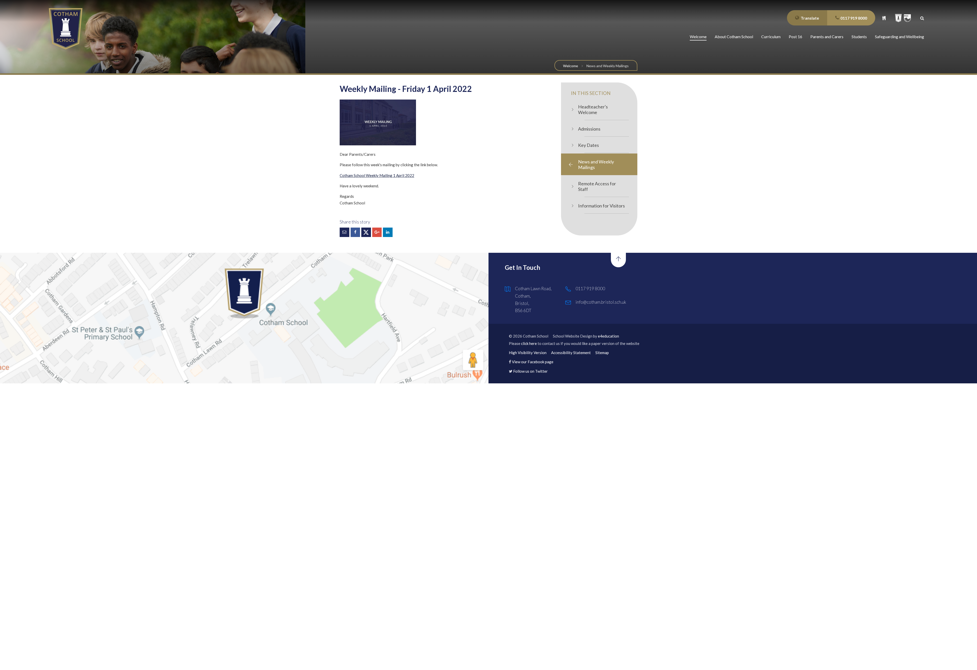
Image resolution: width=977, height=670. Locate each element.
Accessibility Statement (571, 352)
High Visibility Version (528, 352)
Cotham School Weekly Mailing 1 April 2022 (377, 175)
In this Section (591, 93)
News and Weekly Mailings (607, 66)
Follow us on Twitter (530, 371)
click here (529, 343)
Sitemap (602, 352)
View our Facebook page (532, 361)
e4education (608, 336)
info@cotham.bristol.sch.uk (601, 302)
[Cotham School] (65, 28)
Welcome (570, 66)
